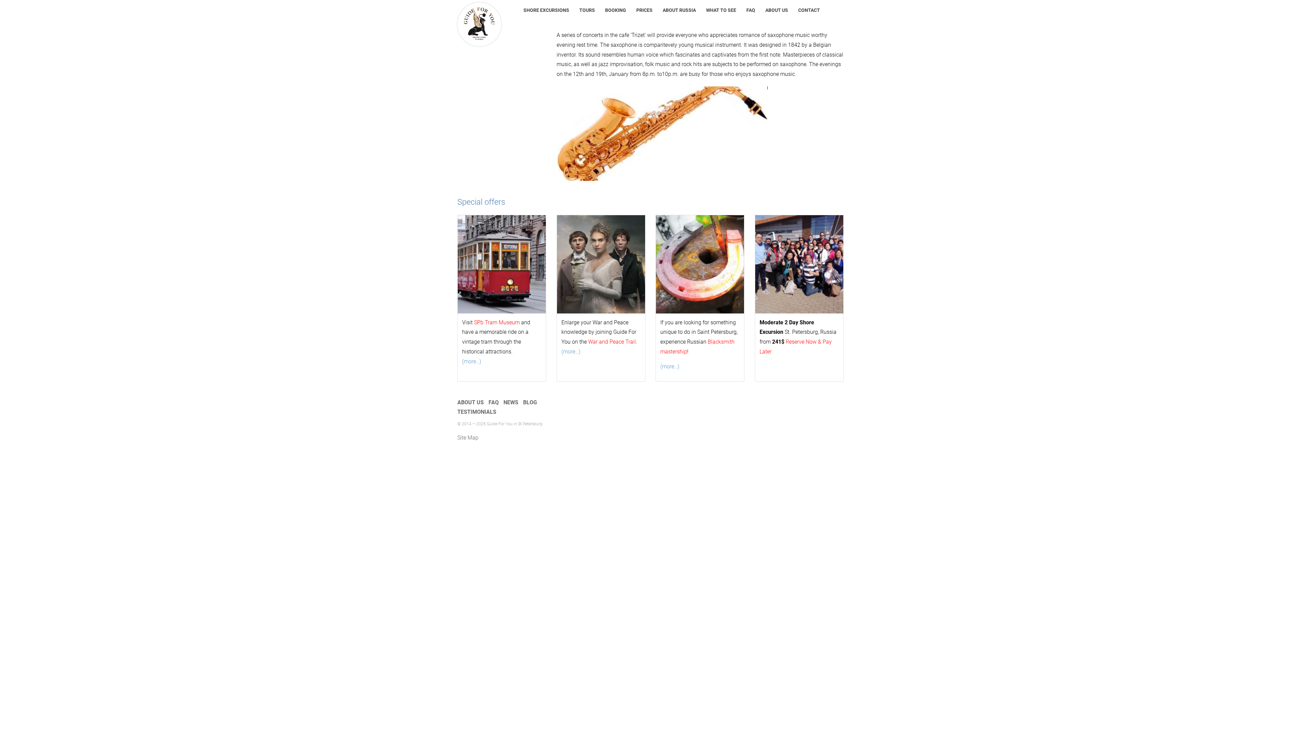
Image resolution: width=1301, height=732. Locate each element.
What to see (721, 10)
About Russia (679, 10)
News (510, 402)
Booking (615, 10)
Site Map (467, 437)
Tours (587, 10)
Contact (809, 10)
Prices (644, 10)
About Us (776, 10)
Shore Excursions (546, 10)
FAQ (750, 10)
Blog (530, 402)
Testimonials (476, 412)
